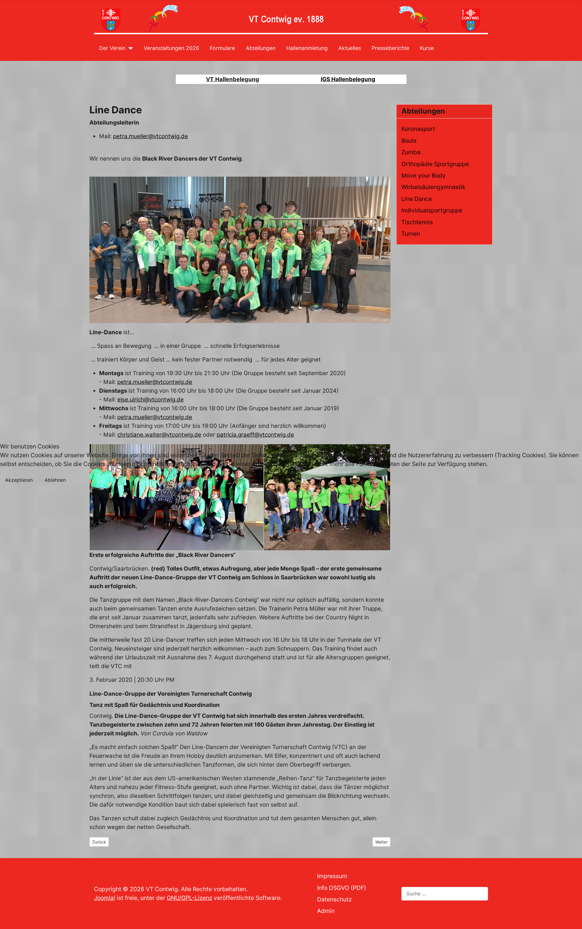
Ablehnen (55, 480)
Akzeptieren (19, 480)
